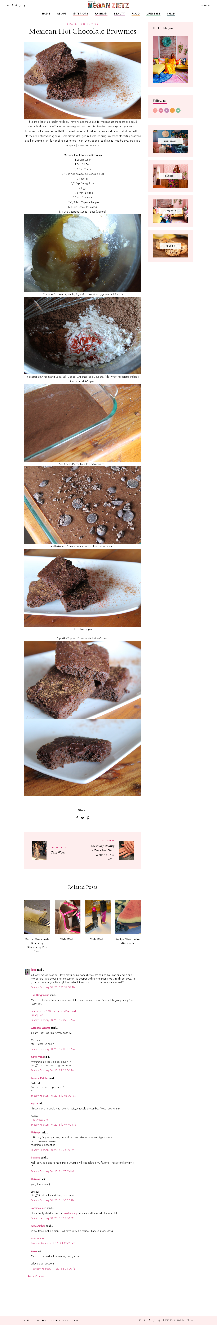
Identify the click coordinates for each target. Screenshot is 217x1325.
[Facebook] (155, 110)
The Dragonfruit (40, 995)
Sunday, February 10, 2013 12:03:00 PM (53, 1096)
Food (136, 13)
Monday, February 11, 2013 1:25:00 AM (53, 1243)
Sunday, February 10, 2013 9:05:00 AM (53, 1049)
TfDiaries (173, 1320)
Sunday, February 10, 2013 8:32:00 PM (52, 1218)
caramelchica (38, 1208)
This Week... (97, 939)
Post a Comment (36, 1276)
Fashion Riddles (39, 1078)
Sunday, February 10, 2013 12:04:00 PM (53, 1125)
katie (33, 970)
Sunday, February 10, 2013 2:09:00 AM (53, 1020)
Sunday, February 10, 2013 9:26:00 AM (53, 1070)
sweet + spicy (69, 1213)
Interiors (80, 13)
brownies (72, 24)
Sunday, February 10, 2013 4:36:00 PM (52, 1200)
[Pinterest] (166, 110)
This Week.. (67, 939)
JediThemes (189, 1320)
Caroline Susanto (40, 1028)
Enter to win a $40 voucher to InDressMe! (53, 1011)
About (62, 13)
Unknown (36, 1132)
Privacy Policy (60, 1320)
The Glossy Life (39, 1120)
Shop (171, 13)
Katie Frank (37, 1057)
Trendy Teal (37, 1015)
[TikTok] (172, 110)
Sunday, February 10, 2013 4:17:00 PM (52, 1171)
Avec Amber (38, 1226)
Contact (41, 1320)
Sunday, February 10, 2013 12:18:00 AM (53, 987)
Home (46, 13)
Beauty (119, 13)
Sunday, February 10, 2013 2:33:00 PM (52, 1150)
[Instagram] (161, 110)
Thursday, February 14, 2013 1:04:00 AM (53, 1269)
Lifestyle (153, 13)
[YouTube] (178, 110)
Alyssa (34, 1103)
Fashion (101, 13)
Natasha (35, 1158)
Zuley (34, 1251)
